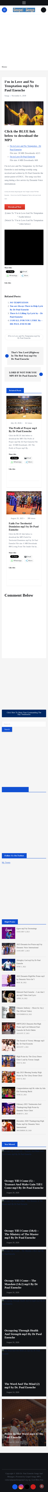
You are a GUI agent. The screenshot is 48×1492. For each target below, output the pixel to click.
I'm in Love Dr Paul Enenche (22, 157)
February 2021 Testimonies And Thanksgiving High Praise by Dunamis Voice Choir (29, 1107)
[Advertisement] (24, 39)
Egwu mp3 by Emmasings (27, 928)
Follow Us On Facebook (15, 789)
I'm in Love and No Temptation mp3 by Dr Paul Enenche (24, 337)
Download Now (14, 206)
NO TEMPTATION (19, 302)
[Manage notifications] (42, 1486)
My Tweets (6, 862)
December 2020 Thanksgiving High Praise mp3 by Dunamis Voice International (30, 1124)
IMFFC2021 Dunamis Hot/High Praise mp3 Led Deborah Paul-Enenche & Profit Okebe (29, 1027)
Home (4, 67)
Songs (7, 96)
